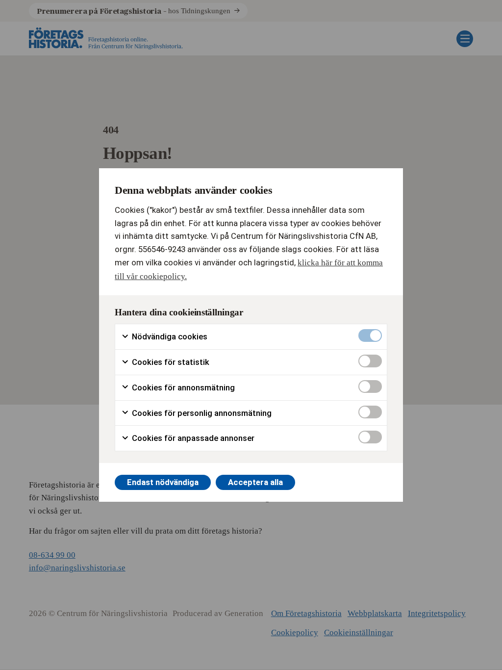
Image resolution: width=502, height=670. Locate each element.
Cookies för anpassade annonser (192, 438)
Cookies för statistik (169, 362)
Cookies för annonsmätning (182, 387)
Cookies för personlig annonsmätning (201, 413)
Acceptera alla (255, 482)
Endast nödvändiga (163, 482)
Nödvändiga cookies (168, 336)
